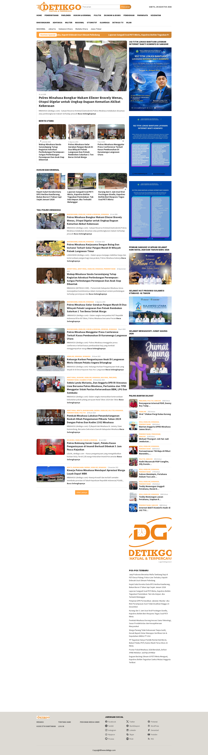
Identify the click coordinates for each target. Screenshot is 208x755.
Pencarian (125, 7)
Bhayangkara (72, 214)
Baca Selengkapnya (87, 113)
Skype (131, 734)
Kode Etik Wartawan (46, 726)
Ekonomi (80, 377)
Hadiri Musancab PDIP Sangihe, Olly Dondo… (154, 462)
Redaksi (40, 722)
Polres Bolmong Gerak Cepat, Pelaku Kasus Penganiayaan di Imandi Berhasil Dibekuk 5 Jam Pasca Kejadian (94, 446)
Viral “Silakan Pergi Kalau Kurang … (155, 415)
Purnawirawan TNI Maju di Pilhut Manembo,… (155, 452)
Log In (61, 726)
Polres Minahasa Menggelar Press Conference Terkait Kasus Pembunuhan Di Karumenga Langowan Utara (81, 149)
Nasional (104, 377)
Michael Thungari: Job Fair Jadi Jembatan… (154, 440)
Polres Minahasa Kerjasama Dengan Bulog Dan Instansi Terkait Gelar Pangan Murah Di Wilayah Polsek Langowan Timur (94, 248)
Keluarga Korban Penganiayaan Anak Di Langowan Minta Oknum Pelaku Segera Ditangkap (110, 148)
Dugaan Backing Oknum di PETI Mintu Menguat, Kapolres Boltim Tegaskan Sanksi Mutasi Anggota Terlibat (150, 659)
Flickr (131, 739)
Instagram (112, 730)
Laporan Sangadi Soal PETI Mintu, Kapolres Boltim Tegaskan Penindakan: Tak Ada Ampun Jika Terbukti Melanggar (119, 35)
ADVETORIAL (82, 269)
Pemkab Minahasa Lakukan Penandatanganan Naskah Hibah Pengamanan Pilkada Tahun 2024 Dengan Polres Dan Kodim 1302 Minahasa (94, 419)
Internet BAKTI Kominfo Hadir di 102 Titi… (154, 509)
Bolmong (71, 440)
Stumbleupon (134, 726)
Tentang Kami (64, 722)
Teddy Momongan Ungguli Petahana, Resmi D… (151, 487)
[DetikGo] (59, 6)
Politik (82, 413)
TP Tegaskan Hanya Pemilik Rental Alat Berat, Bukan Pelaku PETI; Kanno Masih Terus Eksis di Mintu (111, 196)
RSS (152, 739)
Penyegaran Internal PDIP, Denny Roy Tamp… (155, 404)
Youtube (154, 734)
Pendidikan (155, 434)
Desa (141, 422)
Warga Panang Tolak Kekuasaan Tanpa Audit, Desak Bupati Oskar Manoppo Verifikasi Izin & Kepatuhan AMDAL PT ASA (148, 633)
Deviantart (155, 730)
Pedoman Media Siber (89, 722)
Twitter (132, 722)
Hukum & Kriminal (93, 214)
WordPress (155, 726)
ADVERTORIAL (72, 269)
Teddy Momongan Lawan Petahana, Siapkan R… (151, 498)
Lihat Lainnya (82, 492)
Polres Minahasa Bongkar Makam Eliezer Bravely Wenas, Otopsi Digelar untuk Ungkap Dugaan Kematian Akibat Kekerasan (81, 102)
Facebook (112, 722)
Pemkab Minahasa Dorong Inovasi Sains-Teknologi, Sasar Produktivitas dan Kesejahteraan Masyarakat (150, 623)
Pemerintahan (109, 269)
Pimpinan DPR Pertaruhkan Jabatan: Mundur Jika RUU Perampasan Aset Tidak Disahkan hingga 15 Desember (149, 604)
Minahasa (105, 214)
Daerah (97, 410)
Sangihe (157, 401)
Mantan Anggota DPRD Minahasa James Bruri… (155, 428)
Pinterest (154, 722)
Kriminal (104, 329)
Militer (111, 410)
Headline (81, 214)
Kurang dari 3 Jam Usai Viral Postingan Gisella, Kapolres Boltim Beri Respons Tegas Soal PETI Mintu (80, 196)
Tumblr (111, 726)
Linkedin (132, 730)
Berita (79, 410)
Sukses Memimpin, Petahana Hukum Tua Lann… (153, 475)
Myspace (111, 734)
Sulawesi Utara (85, 380)
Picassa (111, 739)
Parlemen (113, 377)
